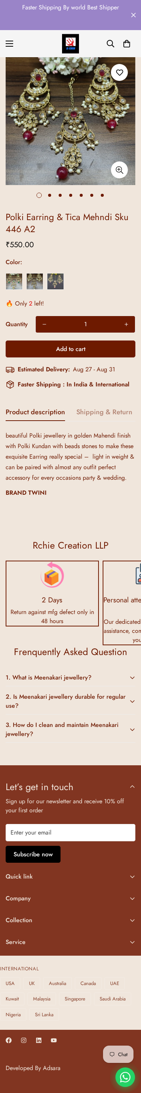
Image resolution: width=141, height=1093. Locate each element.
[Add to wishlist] (119, 72)
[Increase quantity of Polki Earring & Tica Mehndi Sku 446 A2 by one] (126, 324)
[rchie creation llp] (70, 43)
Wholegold (34, 281)
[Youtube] (54, 1040)
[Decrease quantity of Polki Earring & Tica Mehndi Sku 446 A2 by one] (44, 324)
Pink (55, 281)
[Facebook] (9, 1040)
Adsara (52, 1068)
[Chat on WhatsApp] (125, 1077)
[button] (126, 43)
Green (14, 281)
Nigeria (13, 1014)
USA (10, 983)
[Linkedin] (39, 1040)
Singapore (75, 998)
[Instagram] (24, 1040)
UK (32, 983)
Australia (57, 983)
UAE (114, 983)
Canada (88, 983)
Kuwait (12, 998)
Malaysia (41, 998)
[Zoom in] (119, 169)
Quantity (17, 324)
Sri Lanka (44, 1014)
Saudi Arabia (113, 998)
